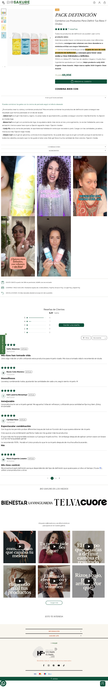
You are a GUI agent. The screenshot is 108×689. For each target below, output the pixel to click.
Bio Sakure (18, 2)
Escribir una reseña (71, 325)
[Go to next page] (60, 478)
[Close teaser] (6, 334)
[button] (61, 29)
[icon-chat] (3, 683)
